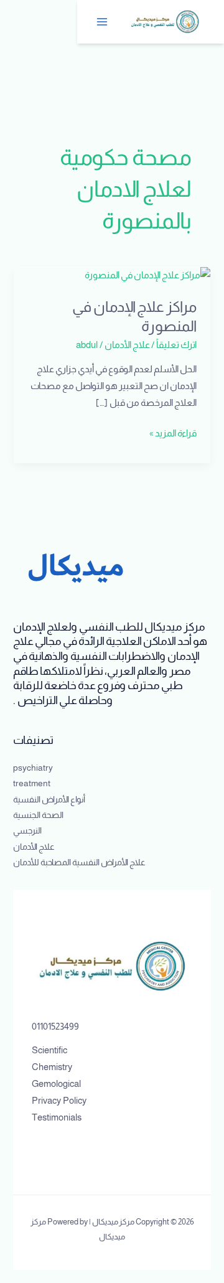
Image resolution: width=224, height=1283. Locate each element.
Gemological (56, 1084)
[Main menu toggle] (103, 22)
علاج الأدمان (127, 345)
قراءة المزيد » (173, 431)
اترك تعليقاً (176, 345)
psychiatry (33, 768)
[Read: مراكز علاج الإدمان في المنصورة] (147, 275)
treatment (31, 783)
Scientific (49, 1050)
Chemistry (52, 1067)
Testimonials (57, 1117)
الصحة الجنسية (38, 815)
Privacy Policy (59, 1101)
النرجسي (27, 830)
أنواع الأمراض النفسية (49, 799)
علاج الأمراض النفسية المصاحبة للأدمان (79, 862)
